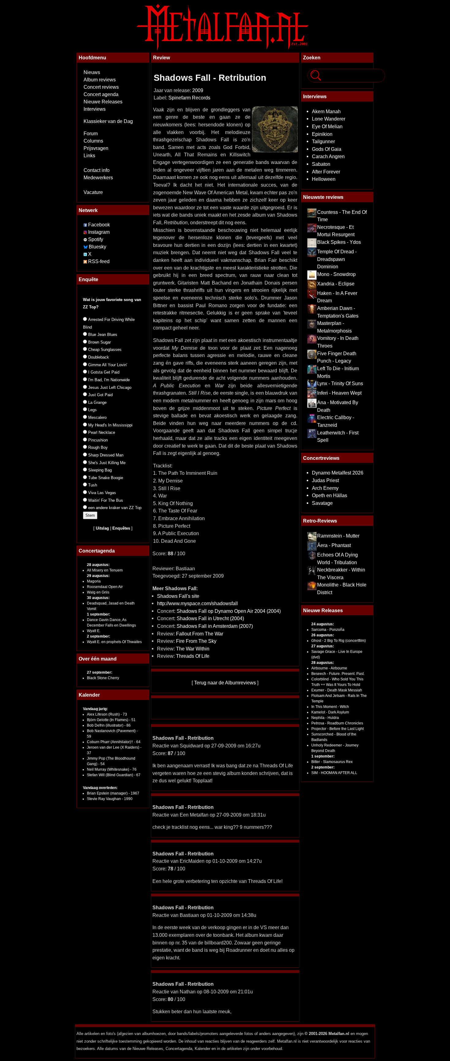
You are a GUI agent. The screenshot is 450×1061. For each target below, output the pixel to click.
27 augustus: (322, 646)
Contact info (97, 170)
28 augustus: (98, 565)
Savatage (322, 503)
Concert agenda (101, 94)
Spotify (95, 239)
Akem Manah (326, 111)
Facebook (99, 224)
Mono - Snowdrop (336, 274)
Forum (91, 133)
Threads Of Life (192, 656)
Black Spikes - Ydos (339, 242)
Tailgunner (323, 141)
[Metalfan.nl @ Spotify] (86, 239)
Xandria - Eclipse (335, 283)
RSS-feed (99, 261)
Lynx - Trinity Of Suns (340, 383)
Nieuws (92, 72)
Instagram (99, 232)
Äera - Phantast (334, 545)
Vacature (93, 192)
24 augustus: (322, 624)
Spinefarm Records (189, 97)
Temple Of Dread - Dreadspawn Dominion (337, 259)
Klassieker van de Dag (108, 121)
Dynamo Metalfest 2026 (337, 472)
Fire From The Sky (196, 641)
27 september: (99, 672)
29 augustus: (98, 576)
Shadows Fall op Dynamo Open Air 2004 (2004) (229, 611)
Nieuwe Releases (103, 101)
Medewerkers (98, 177)
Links (89, 155)
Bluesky (97, 246)
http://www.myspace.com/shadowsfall (197, 603)
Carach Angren (328, 156)
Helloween (324, 179)
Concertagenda (97, 550)
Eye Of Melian (327, 126)
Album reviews (100, 79)
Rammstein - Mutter (338, 535)
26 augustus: (322, 635)
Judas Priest (325, 480)
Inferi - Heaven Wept (339, 393)
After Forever (326, 171)
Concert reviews (101, 87)
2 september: (98, 636)
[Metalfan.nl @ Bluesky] (86, 246)
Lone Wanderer (328, 118)
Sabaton (321, 164)
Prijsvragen (96, 148)
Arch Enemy (325, 488)
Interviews (95, 109)
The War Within (192, 648)
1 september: (98, 614)
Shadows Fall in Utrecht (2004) (210, 618)
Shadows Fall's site (178, 596)
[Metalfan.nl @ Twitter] (86, 254)
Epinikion (322, 134)
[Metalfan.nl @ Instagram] (86, 232)
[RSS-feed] (85, 261)
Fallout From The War (199, 633)
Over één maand (98, 658)
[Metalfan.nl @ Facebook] (85, 224)
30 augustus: (98, 598)
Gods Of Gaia (326, 149)
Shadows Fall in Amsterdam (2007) (215, 626)
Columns (93, 140)
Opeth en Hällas (329, 495)
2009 (197, 90)
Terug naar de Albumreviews (225, 682)
